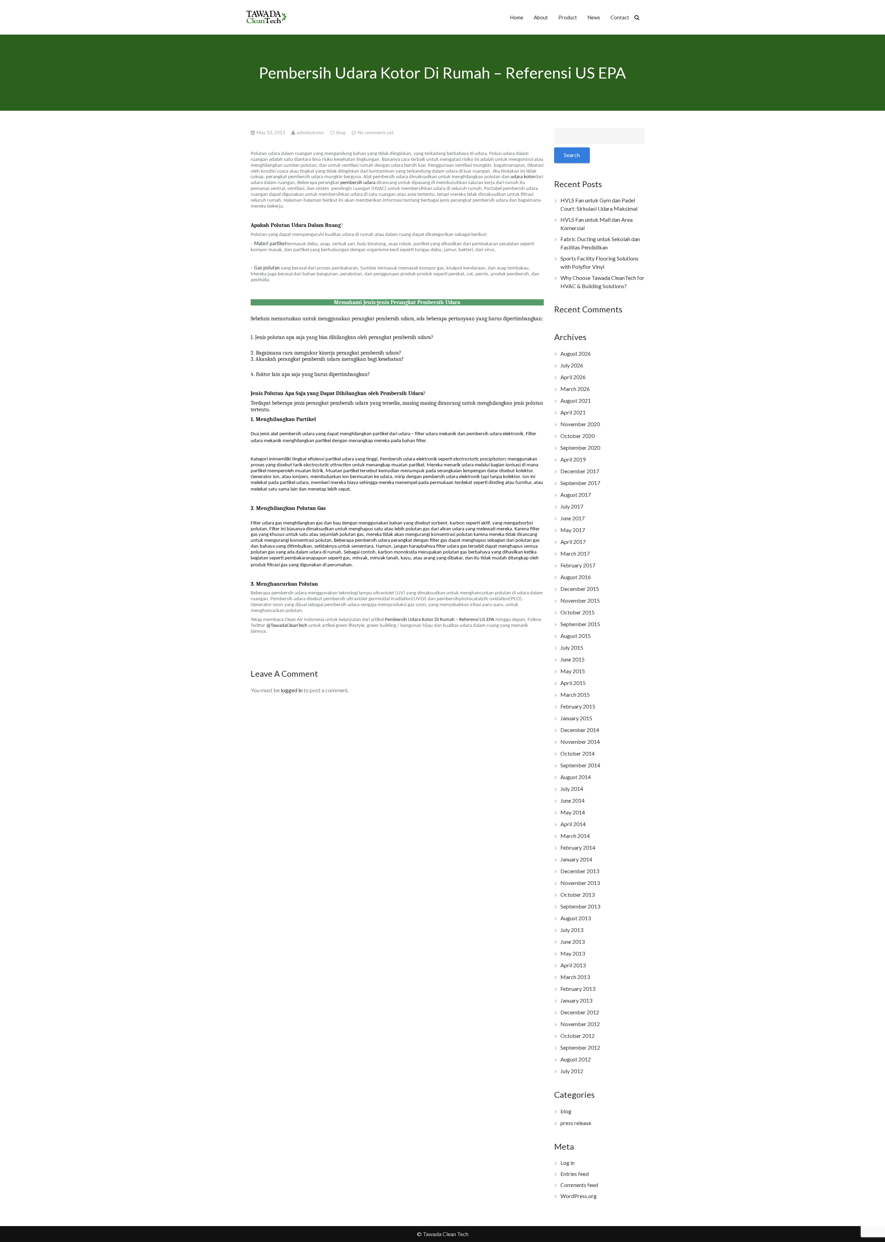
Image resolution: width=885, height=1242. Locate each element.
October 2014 (577, 753)
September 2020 (580, 447)
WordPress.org (578, 1196)
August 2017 (575, 494)
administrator (311, 132)
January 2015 (576, 718)
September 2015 (580, 624)
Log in (567, 1162)
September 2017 (580, 483)
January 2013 (576, 1000)
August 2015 (575, 635)
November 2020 (580, 424)
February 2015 (577, 706)
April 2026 (573, 377)
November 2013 (580, 882)
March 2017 (575, 553)
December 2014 (579, 730)
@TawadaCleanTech (286, 625)
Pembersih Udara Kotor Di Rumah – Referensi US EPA (439, 619)
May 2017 (572, 530)
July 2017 (571, 506)
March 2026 (575, 388)
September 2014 (580, 765)
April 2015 (573, 682)
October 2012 (577, 1035)
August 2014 (575, 777)
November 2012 (580, 1024)
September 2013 (580, 906)
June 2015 (572, 659)
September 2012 (580, 1047)
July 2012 (571, 1071)
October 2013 (577, 894)
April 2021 (573, 412)
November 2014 (580, 741)
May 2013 (572, 953)
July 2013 (571, 929)
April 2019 (573, 459)
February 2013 (577, 988)
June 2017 (572, 518)
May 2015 (572, 671)
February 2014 (577, 847)
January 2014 (576, 859)
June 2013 (572, 941)
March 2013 (575, 977)
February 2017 (577, 565)
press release (575, 1123)
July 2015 (571, 647)
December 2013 (579, 871)
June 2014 (572, 800)
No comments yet (375, 132)
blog (341, 132)
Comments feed (579, 1184)
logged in (291, 690)
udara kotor (522, 177)
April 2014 (573, 824)
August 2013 (575, 918)
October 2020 (577, 435)
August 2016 (575, 577)
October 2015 (577, 612)
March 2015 (575, 694)
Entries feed (574, 1173)
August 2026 (575, 353)
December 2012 (579, 1012)
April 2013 (573, 965)
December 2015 (579, 588)
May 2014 (572, 812)
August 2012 (575, 1059)
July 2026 (571, 365)
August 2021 (575, 400)
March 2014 (575, 835)
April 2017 (573, 541)
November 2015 (580, 600)
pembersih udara (357, 182)
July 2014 (571, 788)
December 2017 (579, 471)
